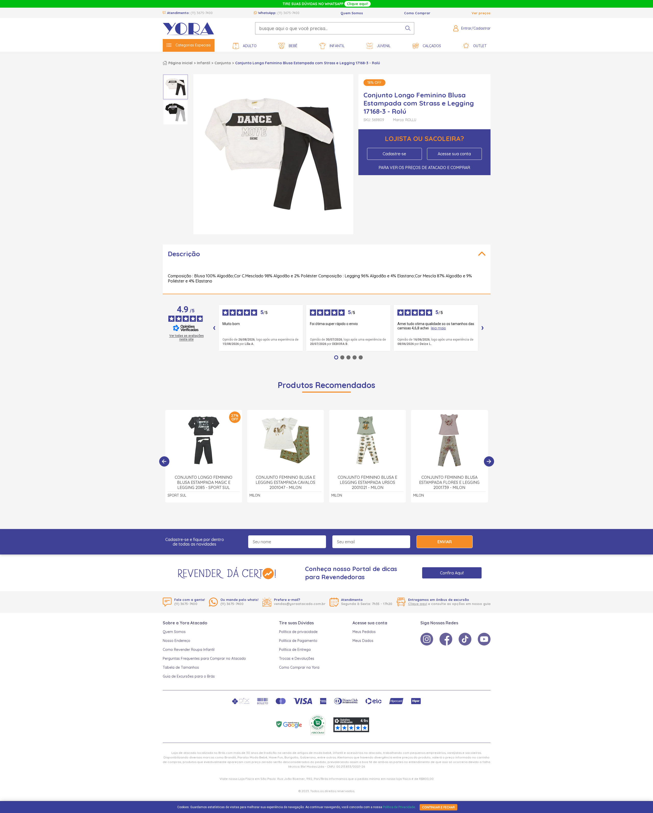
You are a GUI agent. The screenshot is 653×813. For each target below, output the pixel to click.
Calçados (432, 46)
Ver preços (481, 13)
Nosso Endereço (176, 640)
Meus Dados (363, 640)
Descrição (184, 254)
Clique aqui (417, 604)
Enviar (444, 541)
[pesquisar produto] (407, 28)
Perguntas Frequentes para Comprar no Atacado (204, 658)
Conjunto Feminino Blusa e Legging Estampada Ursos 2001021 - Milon (367, 482)
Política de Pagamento (298, 640)
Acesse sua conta (454, 153)
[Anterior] (164, 461)
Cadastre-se (394, 153)
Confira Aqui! (452, 572)
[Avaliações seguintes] (482, 327)
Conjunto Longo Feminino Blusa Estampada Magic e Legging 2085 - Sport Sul (203, 482)
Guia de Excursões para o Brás (189, 676)
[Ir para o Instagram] (426, 639)
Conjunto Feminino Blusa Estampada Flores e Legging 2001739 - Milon (449, 482)
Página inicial (180, 63)
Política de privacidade (298, 631)
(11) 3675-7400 (202, 13)
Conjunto (223, 63)
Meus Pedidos (364, 631)
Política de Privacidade (399, 807)
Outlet (480, 46)
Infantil (337, 46)
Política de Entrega (295, 649)
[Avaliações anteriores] (214, 327)
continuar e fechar (438, 807)
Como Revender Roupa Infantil (189, 649)
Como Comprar (417, 13)
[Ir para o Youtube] (484, 639)
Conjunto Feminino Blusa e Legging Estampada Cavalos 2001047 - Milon (285, 482)
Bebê (293, 46)
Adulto (250, 46)
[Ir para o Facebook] (445, 639)
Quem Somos (352, 13)
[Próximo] (489, 461)
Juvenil (384, 46)
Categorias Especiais (193, 45)
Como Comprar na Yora (299, 667)
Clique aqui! (357, 4)
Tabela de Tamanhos (181, 667)
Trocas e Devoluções (296, 658)
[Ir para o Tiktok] (465, 639)
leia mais (438, 328)
